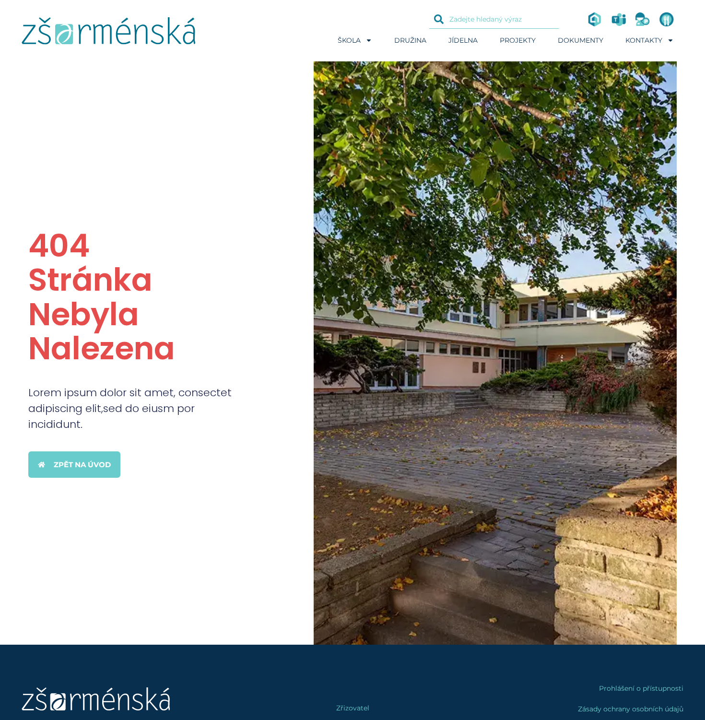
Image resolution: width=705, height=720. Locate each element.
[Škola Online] (595, 19)
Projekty (518, 40)
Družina (410, 40)
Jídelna (463, 40)
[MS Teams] (618, 19)
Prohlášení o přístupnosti (641, 688)
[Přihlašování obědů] (666, 19)
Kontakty (643, 40)
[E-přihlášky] (642, 19)
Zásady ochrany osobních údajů (630, 709)
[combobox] (494, 19)
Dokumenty (580, 40)
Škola (349, 40)
